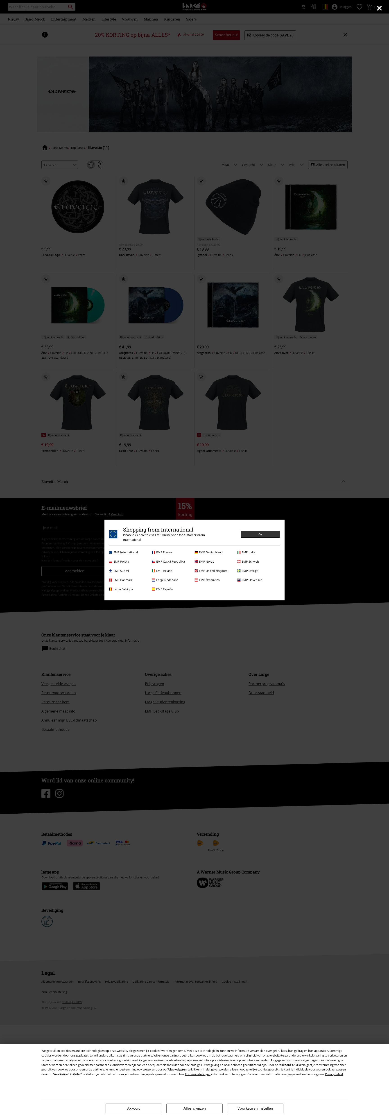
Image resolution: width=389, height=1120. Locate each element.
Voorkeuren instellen (255, 1108)
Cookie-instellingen (197, 1074)
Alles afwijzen (194, 1108)
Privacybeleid (334, 1074)
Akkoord (133, 1108)
